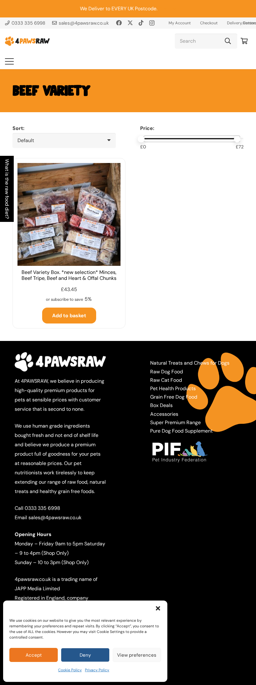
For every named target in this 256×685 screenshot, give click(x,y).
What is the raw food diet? (7, 189)
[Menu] (9, 61)
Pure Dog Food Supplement (181, 431)
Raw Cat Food (166, 380)
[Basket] (244, 41)
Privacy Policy (97, 670)
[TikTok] (141, 23)
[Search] (228, 41)
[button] (158, 608)
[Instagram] (152, 23)
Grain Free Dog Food (173, 397)
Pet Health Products (173, 388)
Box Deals (161, 405)
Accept (34, 655)
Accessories (164, 414)
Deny (85, 655)
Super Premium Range (175, 422)
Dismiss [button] (167, 8)
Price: (147, 128)
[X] (130, 23)
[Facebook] (119, 23)
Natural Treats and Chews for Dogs (189, 363)
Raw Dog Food (166, 371)
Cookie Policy (70, 670)
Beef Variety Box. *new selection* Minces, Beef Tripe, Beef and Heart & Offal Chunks (69, 275)
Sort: (18, 128)
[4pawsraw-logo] (27, 41)
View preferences (136, 655)
